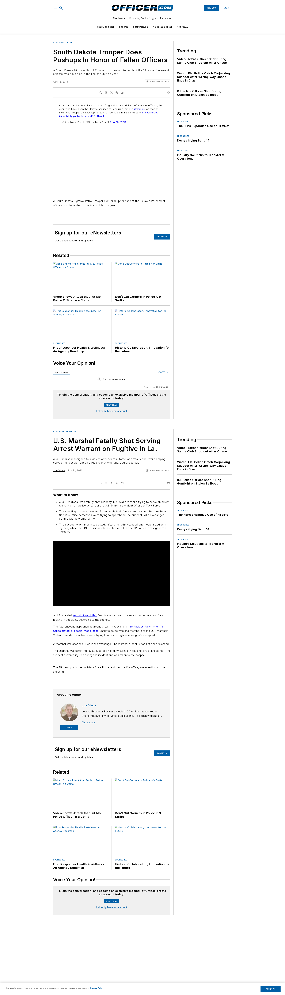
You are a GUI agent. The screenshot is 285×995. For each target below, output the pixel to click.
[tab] (61, 372)
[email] (122, 92)
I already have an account (111, 411)
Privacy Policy (96, 988)
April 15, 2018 (118, 122)
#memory (139, 109)
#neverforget (150, 112)
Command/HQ (140, 27)
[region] (111, 380)
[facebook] (100, 92)
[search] (61, 8)
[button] (55, 8)
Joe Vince (59, 470)
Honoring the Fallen (64, 43)
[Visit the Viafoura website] (162, 387)
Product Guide (106, 27)
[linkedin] (106, 92)
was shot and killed (85, 615)
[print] (168, 92)
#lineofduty (65, 116)
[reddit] (116, 92)
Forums (123, 27)
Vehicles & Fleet (162, 27)
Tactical (182, 27)
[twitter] (111, 92)
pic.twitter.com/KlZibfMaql (88, 116)
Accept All (270, 989)
